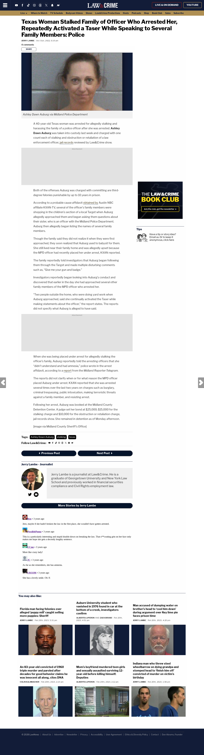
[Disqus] (77, 551)
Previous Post (3, 383)
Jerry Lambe (27, 41)
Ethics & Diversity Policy (136, 734)
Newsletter (72, 734)
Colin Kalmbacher (29, 682)
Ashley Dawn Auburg (42, 437)
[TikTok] (28, 7)
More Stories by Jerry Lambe (77, 505)
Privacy (84, 734)
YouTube (192, 5)
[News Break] (58, 7)
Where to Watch (39, 13)
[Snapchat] (52, 7)
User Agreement (114, 734)
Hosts (126, 13)
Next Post (201, 383)
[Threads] (40, 7)
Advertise (58, 734)
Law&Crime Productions (107, 13)
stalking (61, 437)
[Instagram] (34, 7)
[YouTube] (16, 7)
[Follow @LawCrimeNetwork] (46, 7)
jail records (66, 142)
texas (72, 437)
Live (22, 13)
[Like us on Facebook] (22, 7)
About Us (46, 734)
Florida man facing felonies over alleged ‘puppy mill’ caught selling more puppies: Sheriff (42, 612)
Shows (89, 13)
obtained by (90, 202)
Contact (155, 734)
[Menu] (5, 5)
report (68, 370)
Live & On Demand (166, 5)
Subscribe (179, 13)
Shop (146, 13)
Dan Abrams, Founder (172, 734)
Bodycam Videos (74, 13)
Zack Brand (106, 618)
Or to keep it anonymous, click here (161, 238)
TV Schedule (56, 13)
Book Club (157, 13)
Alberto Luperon (85, 618)
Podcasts (136, 13)
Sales (168, 13)
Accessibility (97, 734)
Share (29, 49)
